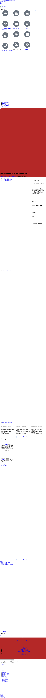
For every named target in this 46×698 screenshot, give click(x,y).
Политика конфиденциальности (24, 651)
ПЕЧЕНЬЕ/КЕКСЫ (17, 38)
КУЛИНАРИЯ (27, 17)
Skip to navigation (3, 0)
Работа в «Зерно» (24, 649)
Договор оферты (24, 650)
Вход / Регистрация (5, 691)
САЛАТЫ (26, 28)
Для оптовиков (24, 642)
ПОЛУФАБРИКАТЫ (28, 38)
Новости (24, 648)
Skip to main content (11, 0)
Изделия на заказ (24, 641)
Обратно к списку (3, 563)
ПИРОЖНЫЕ (16, 28)
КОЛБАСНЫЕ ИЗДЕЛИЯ (7, 50)
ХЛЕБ (3, 17)
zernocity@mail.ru (24, 654)
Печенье (6, 678)
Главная (1, 176)
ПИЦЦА (26, 49)
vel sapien (6, 444)
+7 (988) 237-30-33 (24, 653)
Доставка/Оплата (24, 644)
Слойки (6, 688)
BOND (5, 658)
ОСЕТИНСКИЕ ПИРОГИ (7, 40)
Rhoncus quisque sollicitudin (7, 635)
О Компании (24, 647)
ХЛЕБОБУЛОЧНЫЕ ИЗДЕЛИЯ (6, 29)
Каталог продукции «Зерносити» (24, 640)
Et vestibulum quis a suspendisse (9, 176)
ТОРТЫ (15, 17)
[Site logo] (3, 1)
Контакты (24, 655)
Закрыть (1, 694)
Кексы (6, 677)
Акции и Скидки (24, 645)
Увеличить (4, 631)
